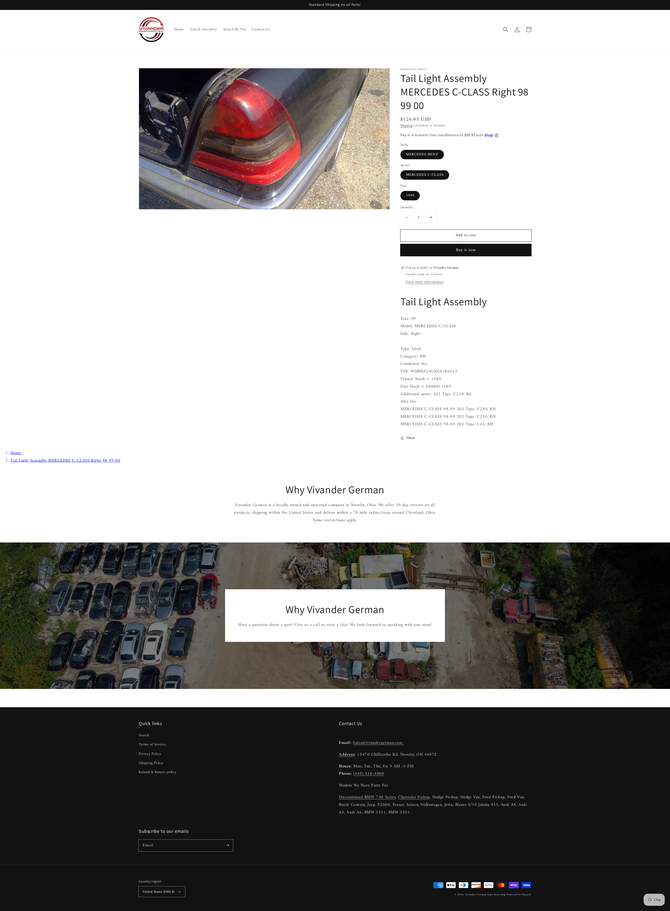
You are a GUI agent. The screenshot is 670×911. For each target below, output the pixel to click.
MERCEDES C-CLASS (425, 175)
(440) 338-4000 (368, 773)
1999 (410, 195)
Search (144, 735)
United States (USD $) (158, 892)
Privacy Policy (150, 754)
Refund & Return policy (157, 772)
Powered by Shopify (519, 894)
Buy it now (466, 250)
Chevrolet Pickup (414, 797)
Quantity (406, 207)
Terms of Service (152, 744)
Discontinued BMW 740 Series (367, 797)
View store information (424, 282)
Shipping (406, 125)
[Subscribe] (227, 845)
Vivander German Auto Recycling (485, 894)
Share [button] (410, 438)
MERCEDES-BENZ (422, 154)
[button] (505, 29)
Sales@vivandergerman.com (378, 742)
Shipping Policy (151, 763)
